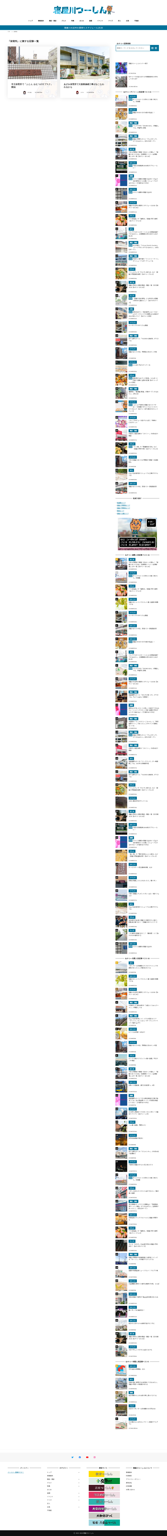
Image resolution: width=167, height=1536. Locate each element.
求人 (119, 21)
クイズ (110, 21)
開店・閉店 (52, 21)
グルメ (64, 21)
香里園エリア (121, 503)
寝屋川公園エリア (123, 513)
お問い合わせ (130, 1489)
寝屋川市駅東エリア (123, 508)
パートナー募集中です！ (16, 1472)
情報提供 (41, 21)
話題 (90, 21)
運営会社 (129, 1483)
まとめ (81, 21)
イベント (100, 21)
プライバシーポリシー (133, 1479)
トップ (30, 21)
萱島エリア (120, 511)
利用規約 (129, 1476)
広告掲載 (129, 1486)
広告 (127, 21)
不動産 (136, 21)
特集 (72, 21)
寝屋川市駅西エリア (123, 505)
